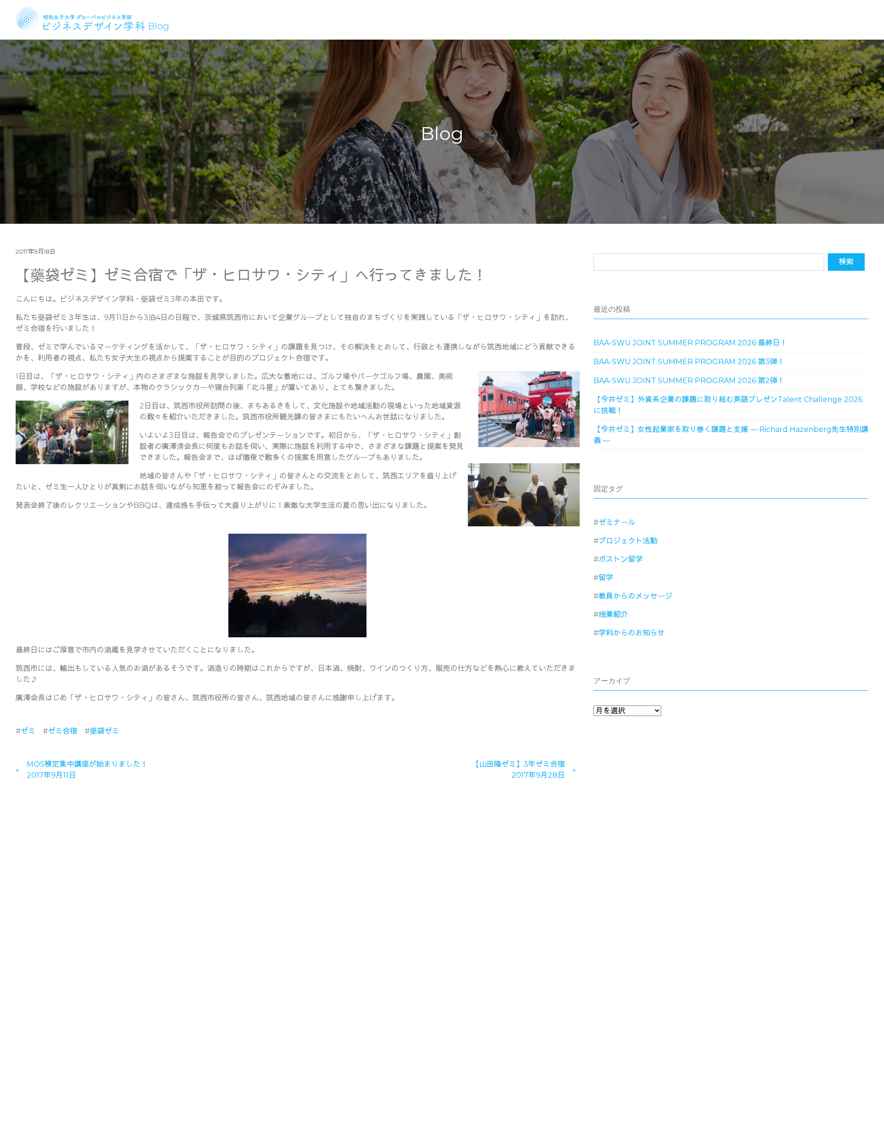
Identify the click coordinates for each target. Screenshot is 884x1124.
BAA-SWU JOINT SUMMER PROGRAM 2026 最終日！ (690, 342)
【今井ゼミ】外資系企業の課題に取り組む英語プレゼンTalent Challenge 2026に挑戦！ (727, 405)
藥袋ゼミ (104, 731)
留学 (606, 577)
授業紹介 (613, 614)
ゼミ (28, 731)
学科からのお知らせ (632, 633)
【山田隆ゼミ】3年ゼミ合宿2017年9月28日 (518, 770)
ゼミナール (617, 522)
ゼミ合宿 (62, 731)
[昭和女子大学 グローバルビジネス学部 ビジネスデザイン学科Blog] (98, 18)
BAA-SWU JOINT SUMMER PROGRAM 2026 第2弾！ (689, 380)
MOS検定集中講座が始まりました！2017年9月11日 (87, 770)
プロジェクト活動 (628, 540)
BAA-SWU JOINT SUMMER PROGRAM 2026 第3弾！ (689, 361)
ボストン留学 (621, 559)
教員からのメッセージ (635, 596)
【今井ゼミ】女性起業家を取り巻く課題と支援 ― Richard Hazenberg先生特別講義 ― (730, 435)
